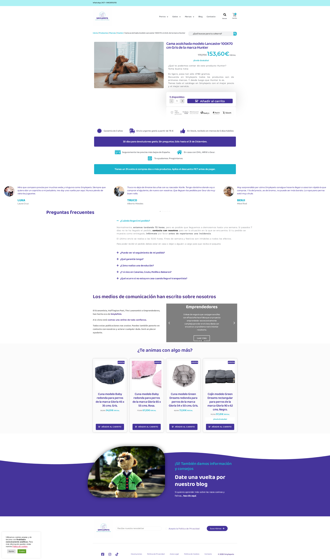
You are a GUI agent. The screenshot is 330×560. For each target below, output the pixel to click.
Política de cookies (20, 546)
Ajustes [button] (11, 551)
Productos (103, 33)
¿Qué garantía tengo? (132, 259)
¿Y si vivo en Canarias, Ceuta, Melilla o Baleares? (146, 272)
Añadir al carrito (212, 101)
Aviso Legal (174, 554)
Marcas (188, 16)
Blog (200, 16)
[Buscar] (235, 34)
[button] (224, 14)
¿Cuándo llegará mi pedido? (135, 221)
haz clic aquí (189, 496)
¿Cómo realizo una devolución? (137, 266)
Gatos (175, 16)
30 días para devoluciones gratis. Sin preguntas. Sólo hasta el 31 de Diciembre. (165, 141)
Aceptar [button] (22, 551)
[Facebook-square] (103, 554)
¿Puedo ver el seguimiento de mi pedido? (142, 253)
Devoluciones (136, 554)
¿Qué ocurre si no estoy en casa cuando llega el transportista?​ (153, 278)
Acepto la (184, 528)
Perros (162, 16)
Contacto (211, 16)
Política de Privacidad (156, 554)
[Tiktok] (117, 554)
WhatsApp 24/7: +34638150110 (105, 2)
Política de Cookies (191, 554)
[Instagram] (110, 554)
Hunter (120, 33)
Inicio (95, 33)
